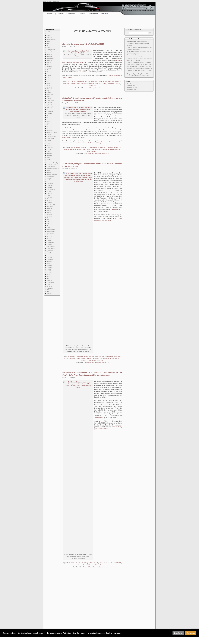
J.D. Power (113, 563)
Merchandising (51, 166)
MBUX (48, 157)
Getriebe (49, 113)
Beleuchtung (50, 58)
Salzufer (83, 360)
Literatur (49, 149)
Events (49, 98)
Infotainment (50, 138)
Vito (48, 278)
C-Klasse (49, 66)
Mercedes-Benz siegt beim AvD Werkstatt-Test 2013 (83, 44)
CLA (48, 73)
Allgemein (49, 37)
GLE (48, 123)
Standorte (49, 237)
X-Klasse (49, 286)
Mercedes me (51, 161)
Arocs (48, 45)
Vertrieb (49, 273)
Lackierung (50, 147)
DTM (48, 85)
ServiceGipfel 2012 (84, 565)
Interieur (49, 140)
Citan (48, 70)
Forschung (50, 106)
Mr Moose (50, 180)
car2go (49, 68)
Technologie (50, 242)
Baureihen (61, 13)
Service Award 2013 (95, 84)
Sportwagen (50, 233)
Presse (49, 199)
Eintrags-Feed (131, 85)
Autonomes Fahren (52, 53)
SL (47, 218)
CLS (48, 81)
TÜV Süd (117, 84)
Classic (49, 75)
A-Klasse (49, 34)
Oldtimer (49, 191)
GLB (48, 119)
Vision (48, 276)
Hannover (106, 563)
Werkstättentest (92, 151)
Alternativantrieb (51, 39)
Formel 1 (49, 102)
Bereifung (49, 60)
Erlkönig (49, 92)
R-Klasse (49, 202)
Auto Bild (73, 82)
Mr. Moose (104, 13)
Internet (49, 142)
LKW (48, 151)
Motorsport (50, 178)
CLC (48, 77)
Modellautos (50, 172)
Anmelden (130, 83)
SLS (48, 225)
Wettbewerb (50, 282)
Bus (48, 64)
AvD (100, 82)
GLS (48, 126)
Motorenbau (50, 176)
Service (49, 210)
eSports (49, 96)
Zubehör (49, 290)
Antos (48, 43)
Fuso (100, 563)
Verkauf (49, 269)
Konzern (49, 145)
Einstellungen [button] (178, 633)
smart (48, 227)
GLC (48, 121)
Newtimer (49, 187)
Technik (49, 240)
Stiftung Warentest (108, 84)
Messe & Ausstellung (53, 168)
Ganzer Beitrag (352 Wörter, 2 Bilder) (89, 143)
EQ (48, 91)
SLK (48, 221)
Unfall (48, 254)
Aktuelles (50, 13)
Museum (49, 182)
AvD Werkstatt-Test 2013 (110, 82)
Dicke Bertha (93, 13)
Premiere (49, 197)
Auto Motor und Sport (83, 82)
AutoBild (77, 563)
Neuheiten (50, 185)
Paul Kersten (130, 70)
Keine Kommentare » (102, 88)
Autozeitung (94, 82)
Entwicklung (50, 89)
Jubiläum (49, 144)
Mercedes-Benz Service (99, 149)
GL (48, 115)
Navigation (50, 183)
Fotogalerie (72, 13)
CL (47, 72)
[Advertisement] (99, 21)
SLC (48, 219)
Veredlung (49, 265)
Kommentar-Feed (132, 87)
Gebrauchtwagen (52, 109)
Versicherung (50, 271)
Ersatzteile (50, 94)
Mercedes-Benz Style (53, 163)
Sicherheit (49, 214)
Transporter (50, 250)
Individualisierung (51, 136)
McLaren (49, 159)
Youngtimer (50, 288)
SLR (48, 223)
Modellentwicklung (52, 174)
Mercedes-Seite (47, 1)
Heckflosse (50, 130)
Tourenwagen (50, 248)
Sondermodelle (51, 229)
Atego (48, 47)
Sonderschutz (51, 231)
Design (49, 83)
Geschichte (50, 111)
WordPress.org (131, 89)
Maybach (49, 155)
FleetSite (95, 563)
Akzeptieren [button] (191, 633)
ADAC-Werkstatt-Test (78, 356)
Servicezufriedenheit (113, 149)
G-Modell (49, 108)
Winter (48, 284)
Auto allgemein (51, 51)
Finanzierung (50, 100)
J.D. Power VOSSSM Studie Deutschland (86, 358)
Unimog (49, 255)
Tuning (49, 252)
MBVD (89, 149)
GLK (48, 125)
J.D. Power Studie (112, 147)
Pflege (48, 195)
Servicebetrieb (91, 360)
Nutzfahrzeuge (51, 189)
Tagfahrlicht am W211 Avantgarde (142, 62)
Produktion (50, 201)
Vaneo (48, 263)
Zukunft (49, 293)
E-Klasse (49, 87)
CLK (48, 79)
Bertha (49, 62)
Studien (49, 238)
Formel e (49, 104)
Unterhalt (49, 257)
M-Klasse (49, 153)
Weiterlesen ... (84, 72)
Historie (82, 13)
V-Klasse (49, 261)
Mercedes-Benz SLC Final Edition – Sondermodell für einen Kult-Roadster (139, 43)
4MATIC (49, 32)
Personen (49, 193)
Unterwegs (50, 259)
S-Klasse (49, 208)
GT (48, 128)
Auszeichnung (51, 49)
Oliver (128, 47)
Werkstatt (49, 280)
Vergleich (49, 267)
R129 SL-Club (51, 204)
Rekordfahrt (50, 206)
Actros (49, 35)
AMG (48, 41)
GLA (48, 117)
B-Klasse (49, 54)
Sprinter (49, 235)
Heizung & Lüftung (52, 132)
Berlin (115, 356)
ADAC (68, 82)
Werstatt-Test (92, 86)
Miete (48, 170)
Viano (48, 274)
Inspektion (103, 147)
